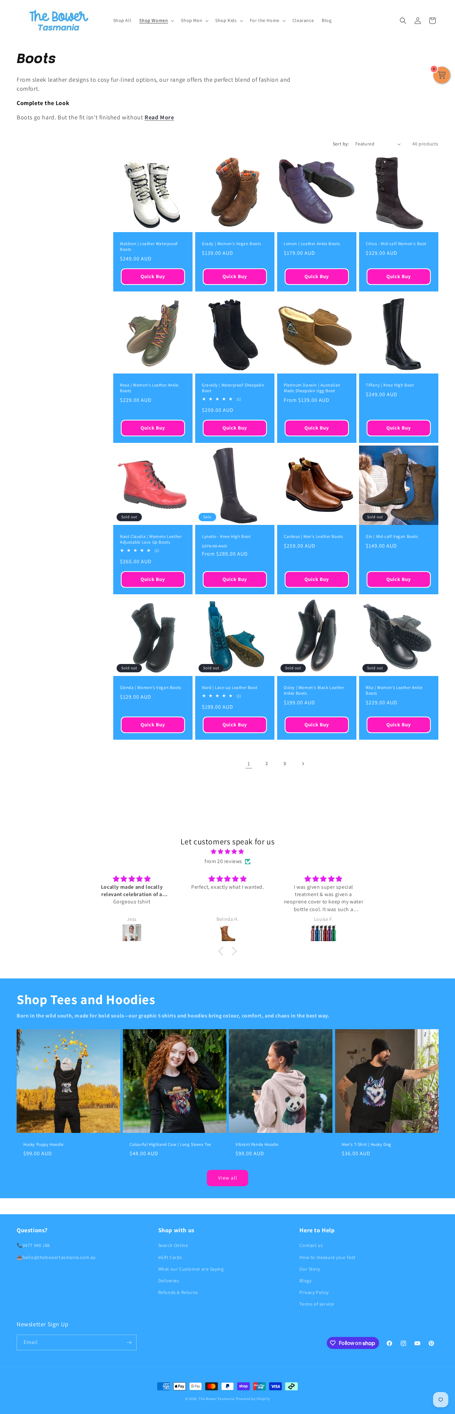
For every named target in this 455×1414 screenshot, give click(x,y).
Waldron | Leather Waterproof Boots (149, 246)
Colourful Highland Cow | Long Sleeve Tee (170, 1144)
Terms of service (316, 1304)
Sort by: (341, 144)
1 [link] (248, 763)
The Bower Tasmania (217, 1398)
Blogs (305, 1281)
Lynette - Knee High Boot (226, 536)
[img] (227, 852)
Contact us (311, 1245)
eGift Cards (170, 1257)
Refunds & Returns (178, 1292)
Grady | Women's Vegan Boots (231, 243)
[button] (156, 20)
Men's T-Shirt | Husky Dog (366, 1144)
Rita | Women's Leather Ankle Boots (394, 690)
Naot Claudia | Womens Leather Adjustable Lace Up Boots (151, 539)
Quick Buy (153, 276)
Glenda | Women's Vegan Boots (150, 687)
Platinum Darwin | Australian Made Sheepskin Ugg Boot (312, 388)
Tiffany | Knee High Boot (390, 385)
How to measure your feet (327, 1257)
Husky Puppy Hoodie (43, 1144)
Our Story (309, 1269)
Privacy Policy (313, 1292)
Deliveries (168, 1281)
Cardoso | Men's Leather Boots (313, 536)
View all (227, 1178)
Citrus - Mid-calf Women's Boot (396, 243)
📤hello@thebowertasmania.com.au (56, 1257)
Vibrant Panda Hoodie (256, 1144)
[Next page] (302, 763)
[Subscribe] (129, 1342)
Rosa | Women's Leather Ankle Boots (149, 388)
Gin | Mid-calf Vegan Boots (392, 536)
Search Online (173, 1245)
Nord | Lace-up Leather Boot (229, 687)
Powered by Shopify (253, 1398)
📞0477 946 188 (33, 1245)
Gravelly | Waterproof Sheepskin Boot (233, 388)
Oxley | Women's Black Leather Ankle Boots (314, 690)
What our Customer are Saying (191, 1269)
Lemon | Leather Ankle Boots (312, 243)
